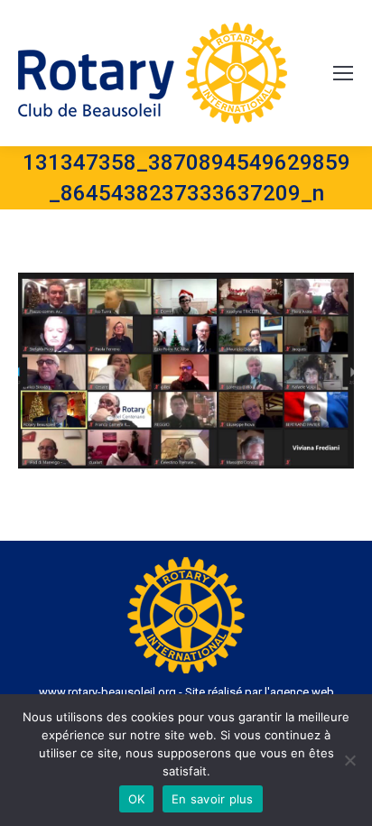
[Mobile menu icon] (343, 73)
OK (136, 799)
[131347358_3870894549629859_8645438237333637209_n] (186, 371)
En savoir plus (213, 799)
